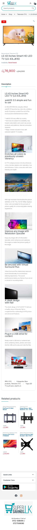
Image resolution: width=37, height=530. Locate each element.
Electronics (6, 432)
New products (5, 53)
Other (4, 406)
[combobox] (16, 8)
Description (6, 84)
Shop (10, 14)
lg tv (12, 386)
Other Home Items (11, 406)
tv (20, 386)
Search (32, 8)
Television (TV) (22, 14)
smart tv (17, 386)
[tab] (6, 85)
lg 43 (8, 386)
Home (3, 14)
